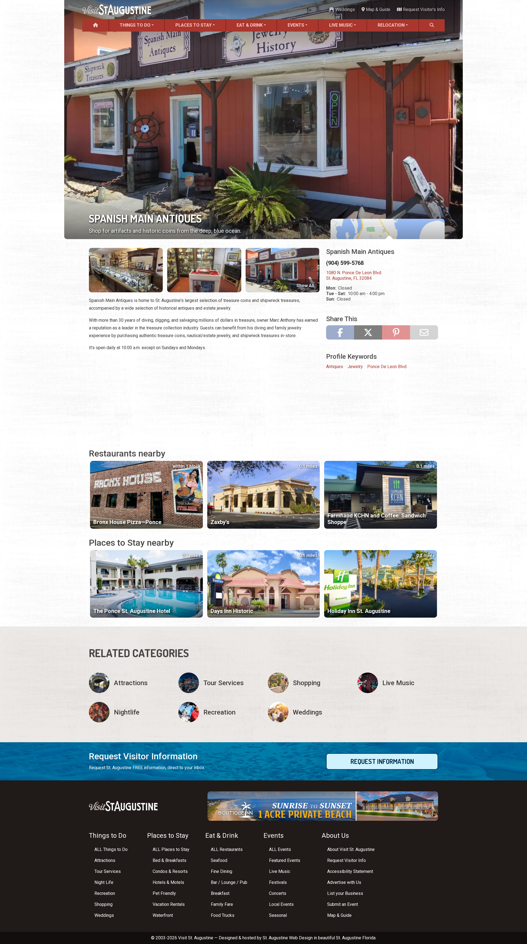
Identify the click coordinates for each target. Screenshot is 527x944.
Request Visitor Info (346, 860)
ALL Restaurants (227, 849)
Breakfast (220, 893)
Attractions (104, 860)
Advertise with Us (344, 882)
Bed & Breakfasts (169, 860)
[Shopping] (308, 683)
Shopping (103, 904)
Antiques (334, 366)
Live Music (341, 25)
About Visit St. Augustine (351, 849)
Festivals (278, 882)
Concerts (277, 893)
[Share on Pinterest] (396, 332)
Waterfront (163, 915)
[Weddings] (308, 712)
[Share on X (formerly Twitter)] (368, 332)
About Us (335, 835)
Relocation (391, 25)
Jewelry (355, 366)
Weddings (344, 9)
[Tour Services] (218, 683)
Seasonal (278, 915)
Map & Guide (377, 9)
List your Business (345, 893)
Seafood (219, 860)
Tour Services (107, 871)
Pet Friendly (164, 893)
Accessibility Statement (350, 871)
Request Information (382, 761)
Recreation (104, 893)
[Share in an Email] (424, 332)
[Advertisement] (204, 394)
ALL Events (280, 849)
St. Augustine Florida (355, 937)
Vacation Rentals (169, 904)
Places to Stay (193, 25)
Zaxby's (220, 522)
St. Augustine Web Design (288, 937)
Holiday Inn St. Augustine (358, 611)
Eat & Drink (250, 25)
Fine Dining (221, 871)
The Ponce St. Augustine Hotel (131, 611)
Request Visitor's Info (423, 9)
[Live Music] (397, 683)
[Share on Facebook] (340, 332)
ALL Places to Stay (171, 849)
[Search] (432, 25)
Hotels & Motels (168, 882)
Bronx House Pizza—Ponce (127, 522)
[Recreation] (218, 712)
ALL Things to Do (111, 849)
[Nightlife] (129, 712)
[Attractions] (129, 683)
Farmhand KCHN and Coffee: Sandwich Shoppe (376, 518)
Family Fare (222, 904)
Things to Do (135, 25)
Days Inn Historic (232, 611)
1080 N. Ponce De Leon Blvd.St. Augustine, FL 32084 (354, 275)
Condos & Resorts (170, 871)
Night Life (103, 882)
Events (296, 25)
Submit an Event (342, 904)
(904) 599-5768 (345, 263)
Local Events (281, 904)
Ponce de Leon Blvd (387, 366)
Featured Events (284, 860)
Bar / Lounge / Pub (229, 882)
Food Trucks (222, 915)
